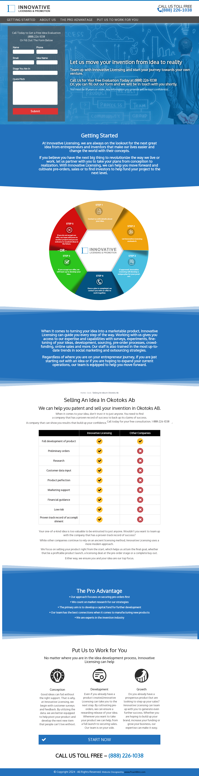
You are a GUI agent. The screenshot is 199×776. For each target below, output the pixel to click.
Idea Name (42, 58)
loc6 (89, 393)
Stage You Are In (21, 68)
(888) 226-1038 (177, 10)
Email (16, 58)
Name (16, 47)
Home (83, 393)
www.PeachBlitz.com (134, 771)
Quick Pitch (19, 79)
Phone (39, 47)
